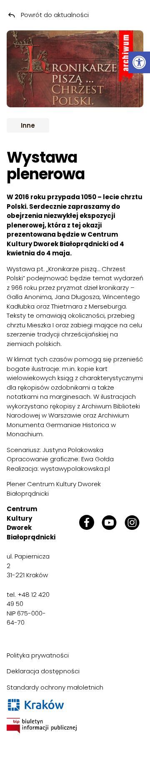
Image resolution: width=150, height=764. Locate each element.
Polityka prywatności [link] (38, 655)
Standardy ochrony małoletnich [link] (55, 687)
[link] (139, 62)
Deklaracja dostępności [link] (43, 671)
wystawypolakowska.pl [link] (75, 468)
